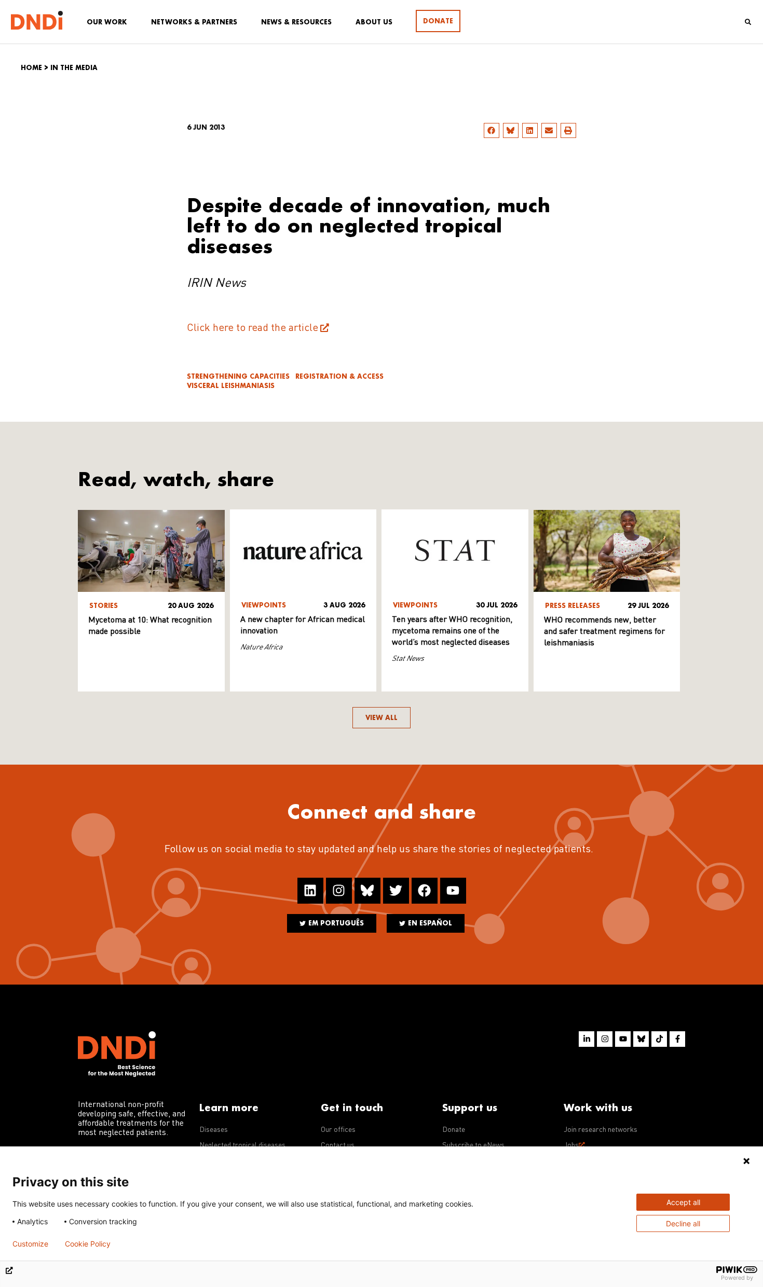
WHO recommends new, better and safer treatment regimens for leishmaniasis (604, 631)
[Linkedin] (310, 891)
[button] (491, 130)
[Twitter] (396, 891)
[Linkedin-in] (586, 1039)
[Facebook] (425, 891)
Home (31, 68)
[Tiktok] (659, 1039)
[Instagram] (339, 891)
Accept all (683, 1202)
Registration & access (339, 376)
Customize (30, 1244)
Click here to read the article (252, 328)
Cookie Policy (88, 1244)
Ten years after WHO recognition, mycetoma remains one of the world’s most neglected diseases (452, 631)
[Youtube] (453, 891)
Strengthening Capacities (238, 376)
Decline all (683, 1223)
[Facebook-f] (677, 1039)
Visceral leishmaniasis (231, 386)
